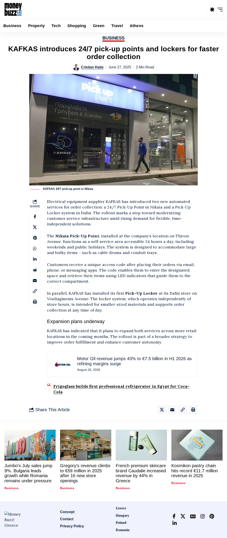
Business (113, 38)
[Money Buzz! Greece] (13, 9)
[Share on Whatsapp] (34, 248)
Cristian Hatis (92, 67)
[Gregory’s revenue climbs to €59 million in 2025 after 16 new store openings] (85, 445)
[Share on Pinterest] (34, 237)
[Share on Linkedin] (34, 259)
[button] (202, 9)
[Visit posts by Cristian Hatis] (76, 67)
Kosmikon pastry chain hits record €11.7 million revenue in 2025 (194, 470)
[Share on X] (34, 227)
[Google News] (193, 516)
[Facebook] (174, 516)
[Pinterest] (211, 516)
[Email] (34, 280)
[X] (182, 516)
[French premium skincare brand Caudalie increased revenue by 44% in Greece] (141, 445)
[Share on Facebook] (34, 216)
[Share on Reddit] (34, 269)
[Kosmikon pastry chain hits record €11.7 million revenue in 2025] (197, 445)
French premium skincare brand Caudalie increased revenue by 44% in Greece (141, 473)
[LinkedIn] (174, 523)
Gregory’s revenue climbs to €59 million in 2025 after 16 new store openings (85, 473)
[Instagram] (202, 516)
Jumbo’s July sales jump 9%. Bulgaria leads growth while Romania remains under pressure (28, 473)
